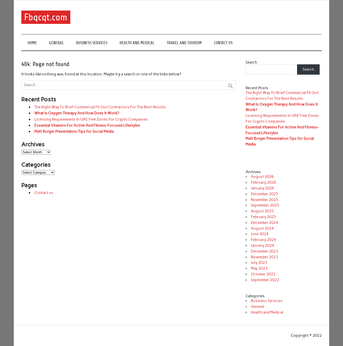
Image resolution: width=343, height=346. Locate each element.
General (56, 42)
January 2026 (262, 188)
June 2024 (259, 234)
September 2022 (265, 280)
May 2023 (259, 268)
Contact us (223, 42)
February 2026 (263, 182)
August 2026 (262, 176)
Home (32, 42)
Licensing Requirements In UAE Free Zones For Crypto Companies (91, 119)
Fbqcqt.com (45, 17)
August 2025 (262, 211)
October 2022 (263, 274)
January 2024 (262, 245)
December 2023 (264, 251)
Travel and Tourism (184, 42)
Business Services (91, 42)
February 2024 (263, 239)
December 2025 (264, 194)
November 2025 (264, 199)
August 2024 (262, 228)
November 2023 (264, 257)
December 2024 (264, 222)
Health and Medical (137, 42)
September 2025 (265, 205)
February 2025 (263, 217)
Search (251, 62)
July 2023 (259, 262)
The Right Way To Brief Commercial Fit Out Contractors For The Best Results (100, 107)
